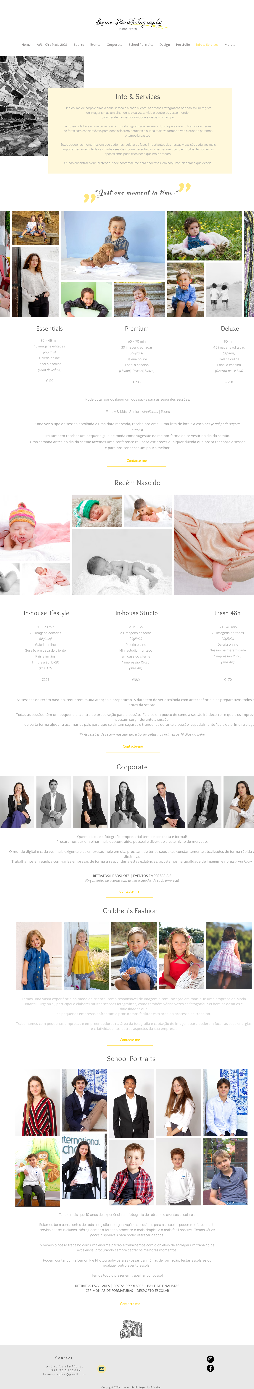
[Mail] (101, 1369)
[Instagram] (210, 1359)
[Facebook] (210, 1368)
